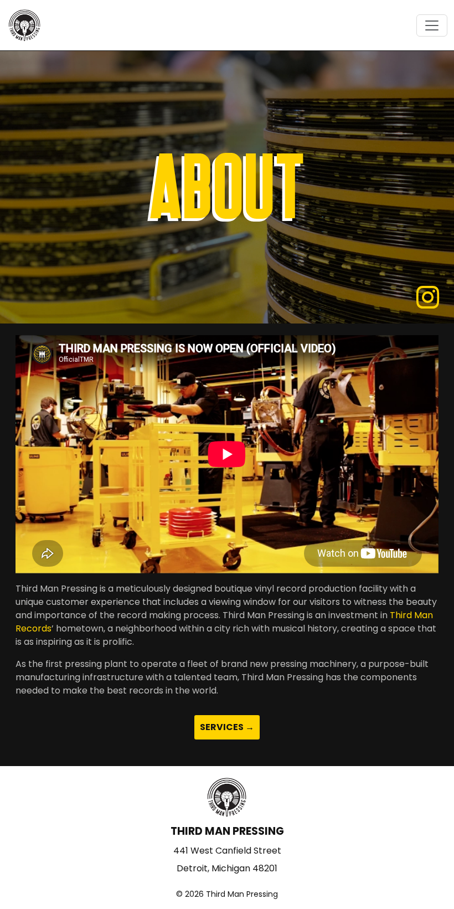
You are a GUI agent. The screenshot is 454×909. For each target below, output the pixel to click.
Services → (227, 727)
